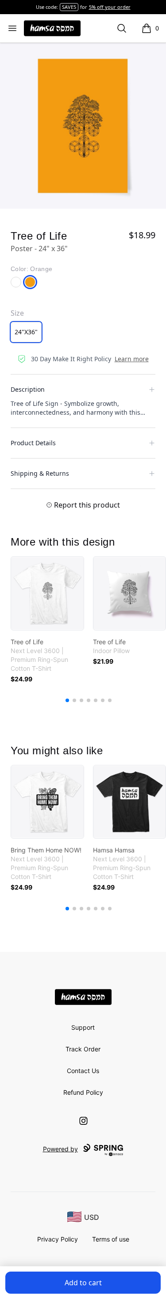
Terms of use (110, 1239)
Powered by (60, 1149)
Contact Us (83, 1070)
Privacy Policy (57, 1239)
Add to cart (83, 1283)
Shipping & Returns (40, 473)
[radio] (26, 332)
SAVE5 (69, 7)
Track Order (83, 1049)
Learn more (132, 359)
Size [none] (17, 313)
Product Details (33, 443)
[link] (47, 593)
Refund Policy (83, 1092)
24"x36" (26, 332)
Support (83, 1027)
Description (28, 389)
